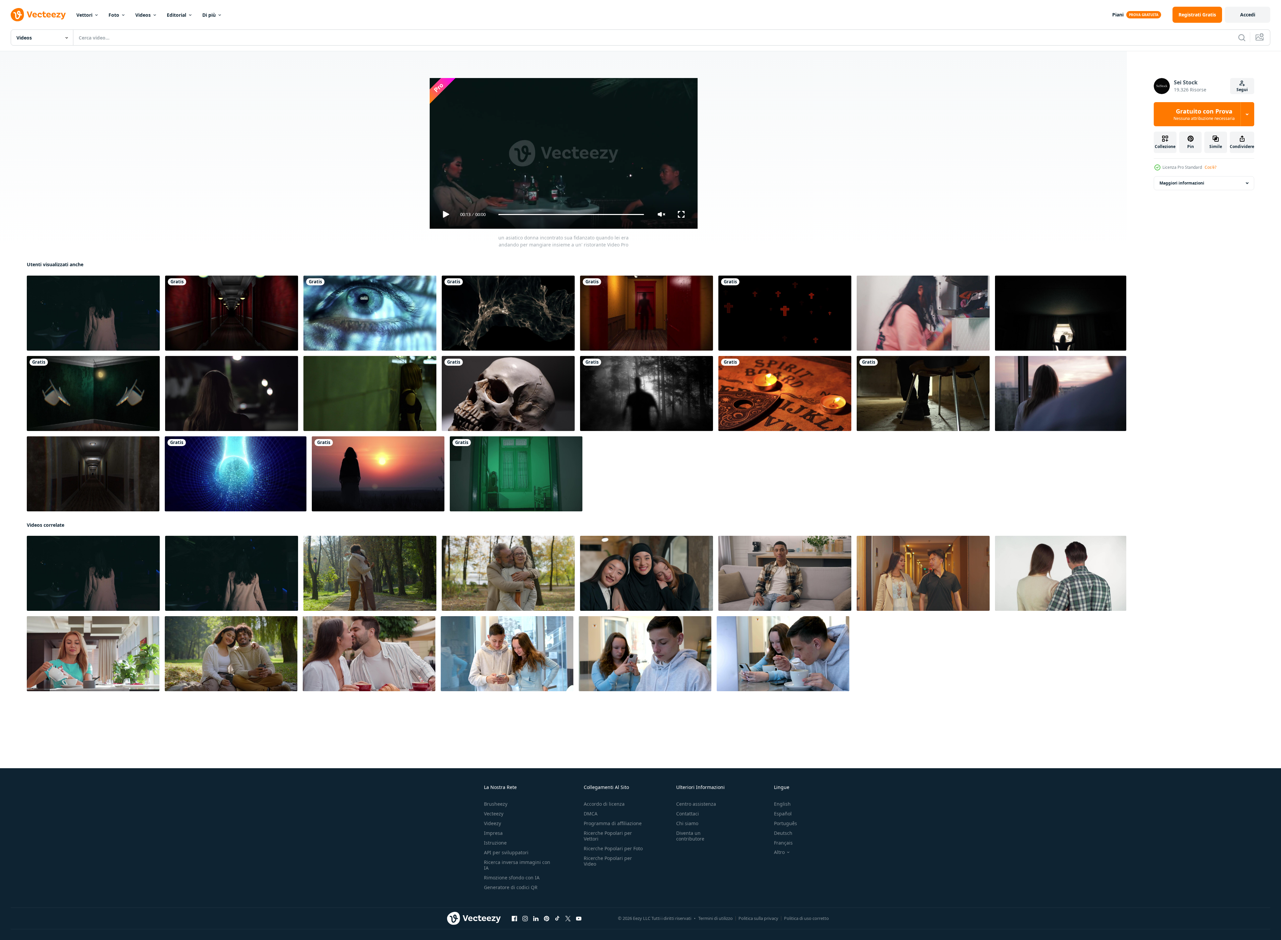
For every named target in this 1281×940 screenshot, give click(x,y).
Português (785, 823)
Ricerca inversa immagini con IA (517, 865)
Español (783, 813)
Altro (779, 852)
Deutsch (783, 833)
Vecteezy (493, 813)
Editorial (176, 15)
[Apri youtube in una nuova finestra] (578, 918)
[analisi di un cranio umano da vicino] (508, 393)
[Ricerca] (1242, 37)
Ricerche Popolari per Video (608, 861)
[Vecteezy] (38, 14)
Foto (114, 15)
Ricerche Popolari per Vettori (608, 836)
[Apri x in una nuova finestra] (568, 918)
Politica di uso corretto (806, 918)
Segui (1242, 89)
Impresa (493, 833)
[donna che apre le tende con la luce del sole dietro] (1060, 313)
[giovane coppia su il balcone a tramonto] (1060, 393)
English (782, 804)
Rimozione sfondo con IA (512, 877)
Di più (209, 15)
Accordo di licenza (604, 804)
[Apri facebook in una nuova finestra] (514, 918)
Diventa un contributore (690, 836)
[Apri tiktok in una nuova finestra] (557, 918)
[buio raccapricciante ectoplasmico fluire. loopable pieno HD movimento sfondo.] (508, 313)
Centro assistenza (696, 804)
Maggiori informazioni (1181, 183)
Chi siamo (687, 823)
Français (783, 843)
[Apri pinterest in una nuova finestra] (546, 918)
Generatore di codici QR (511, 887)
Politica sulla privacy (758, 918)
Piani (1118, 14)
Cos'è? (1210, 167)
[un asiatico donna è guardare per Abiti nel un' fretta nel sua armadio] (923, 313)
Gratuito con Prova (1204, 114)
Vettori (84, 15)
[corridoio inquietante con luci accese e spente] (93, 473)
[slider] (571, 214)
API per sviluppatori (506, 852)
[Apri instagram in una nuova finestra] (525, 918)
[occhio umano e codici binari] (369, 313)
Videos (143, 15)
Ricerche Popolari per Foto (613, 848)
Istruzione (495, 843)
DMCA (590, 813)
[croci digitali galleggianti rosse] (784, 313)
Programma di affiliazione (613, 823)
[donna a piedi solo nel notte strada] (231, 393)
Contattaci (687, 813)
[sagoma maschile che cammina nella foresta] (646, 393)
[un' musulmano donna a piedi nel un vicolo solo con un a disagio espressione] (516, 473)
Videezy (492, 823)
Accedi (1247, 14)
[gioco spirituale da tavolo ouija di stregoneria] (784, 393)
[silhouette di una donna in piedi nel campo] (378, 473)
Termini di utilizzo (715, 918)
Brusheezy (495, 804)
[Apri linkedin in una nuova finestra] (536, 918)
